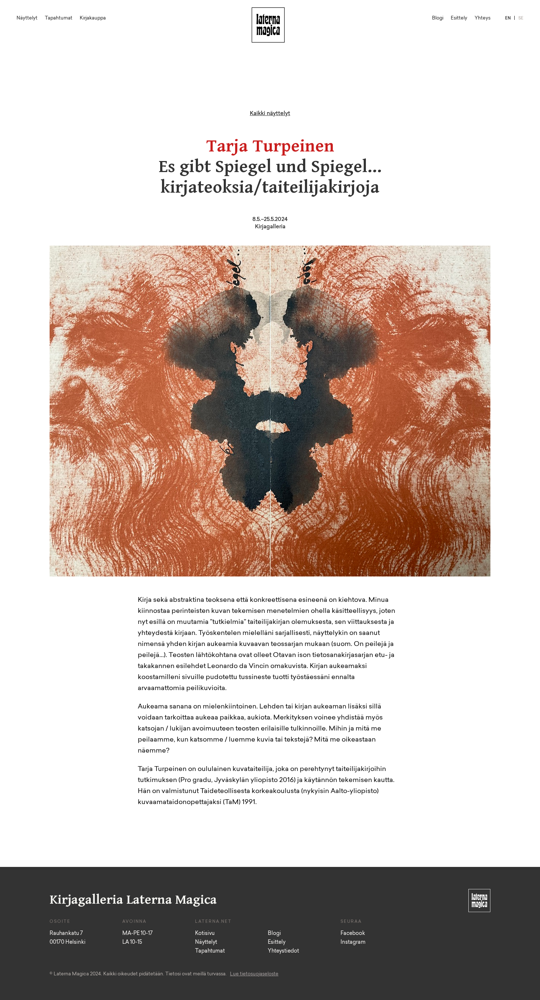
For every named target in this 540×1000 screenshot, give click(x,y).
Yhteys (482, 18)
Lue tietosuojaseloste (254, 974)
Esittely (459, 18)
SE (520, 19)
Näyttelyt (27, 18)
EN (508, 19)
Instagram (353, 942)
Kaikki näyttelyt (270, 114)
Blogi (437, 18)
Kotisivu (205, 933)
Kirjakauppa (93, 18)
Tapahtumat (58, 18)
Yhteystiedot (283, 951)
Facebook (353, 933)
